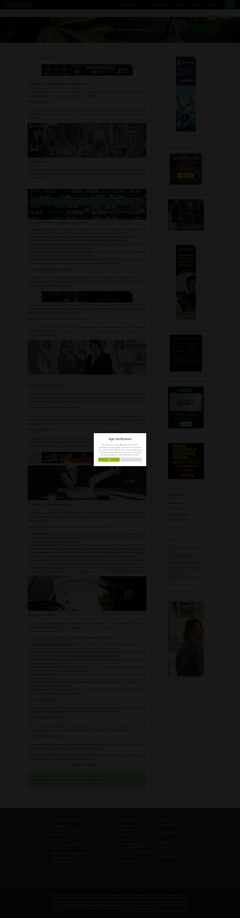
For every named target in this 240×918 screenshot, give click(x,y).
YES (109, 460)
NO (131, 460)
